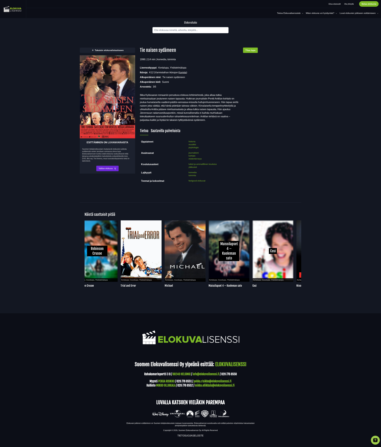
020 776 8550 (229, 374)
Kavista (182, 72)
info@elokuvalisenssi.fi (206, 374)
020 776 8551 (184, 381)
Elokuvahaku (190, 22)
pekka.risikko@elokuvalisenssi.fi (212, 381)
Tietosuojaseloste (190, 435)
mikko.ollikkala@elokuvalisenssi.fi (215, 385)
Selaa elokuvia (369, 4)
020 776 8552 (185, 385)
